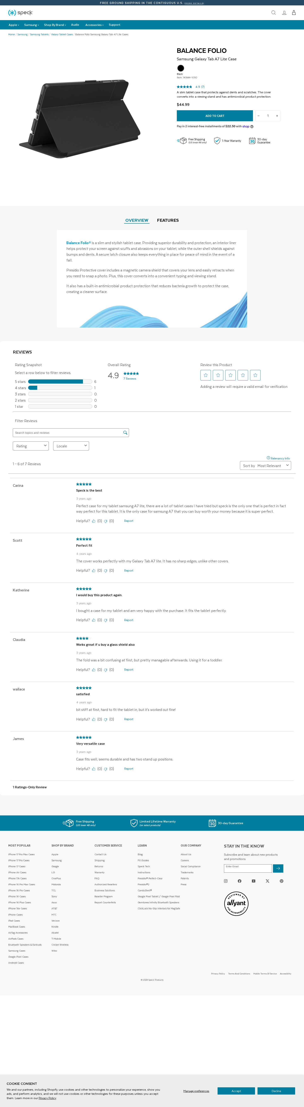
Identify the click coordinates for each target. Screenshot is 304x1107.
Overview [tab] (136, 220)
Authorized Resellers (106, 884)
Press (183, 884)
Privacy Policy (47, 1098)
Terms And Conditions (239, 973)
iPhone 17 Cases (16, 866)
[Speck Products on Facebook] (239, 881)
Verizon (55, 921)
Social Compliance (191, 866)
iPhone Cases (15, 915)
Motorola (56, 884)
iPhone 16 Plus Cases (19, 902)
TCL (53, 890)
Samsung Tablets (39, 34)
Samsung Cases (16, 951)
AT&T (54, 908)
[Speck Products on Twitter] (267, 881)
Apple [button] (13, 24)
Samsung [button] (30, 24)
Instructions (144, 872)
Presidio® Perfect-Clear (150, 878)
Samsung (22, 34)
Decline (276, 1091)
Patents (185, 878)
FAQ (97, 878)
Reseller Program (104, 896)
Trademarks (187, 872)
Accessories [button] (93, 24)
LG (53, 872)
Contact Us (100, 854)
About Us (186, 854)
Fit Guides (143, 860)
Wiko (54, 951)
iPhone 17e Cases (17, 878)
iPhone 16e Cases (17, 908)
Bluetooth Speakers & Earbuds (25, 945)
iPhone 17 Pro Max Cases (21, 854)
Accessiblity (285, 973)
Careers (185, 860)
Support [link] (114, 24)
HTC (53, 915)
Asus (54, 902)
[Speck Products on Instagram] (225, 881)
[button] (294, 12)
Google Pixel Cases (18, 957)
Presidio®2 (143, 884)
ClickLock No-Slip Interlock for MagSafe (159, 908)
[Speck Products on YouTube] (253, 881)
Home (11, 34)
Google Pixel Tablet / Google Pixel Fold (159, 896)
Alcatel (55, 933)
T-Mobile (56, 939)
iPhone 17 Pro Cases (18, 860)
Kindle (55, 927)
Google (55, 866)
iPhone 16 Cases (17, 896)
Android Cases (16, 963)
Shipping (100, 860)
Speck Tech (144, 866)
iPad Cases (14, 921)
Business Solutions (105, 890)
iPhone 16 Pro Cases (19, 890)
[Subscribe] (278, 868)
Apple (54, 854)
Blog (140, 854)
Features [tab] (168, 220)
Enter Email (232, 866)
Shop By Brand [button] (54, 24)
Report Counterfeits (105, 902)
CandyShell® (145, 890)
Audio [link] (75, 24)
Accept (236, 1091)
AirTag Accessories (18, 933)
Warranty (99, 872)
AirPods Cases (15, 939)
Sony (54, 896)
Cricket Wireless (59, 945)
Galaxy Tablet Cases (62, 34)
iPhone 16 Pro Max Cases (21, 884)
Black (181, 68)
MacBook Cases (16, 927)
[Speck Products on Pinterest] (281, 881)
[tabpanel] (152, 279)
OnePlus (56, 878)
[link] (284, 12)
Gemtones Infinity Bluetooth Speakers (158, 902)
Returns (99, 866)
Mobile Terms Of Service (265, 973)
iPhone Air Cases (17, 872)
